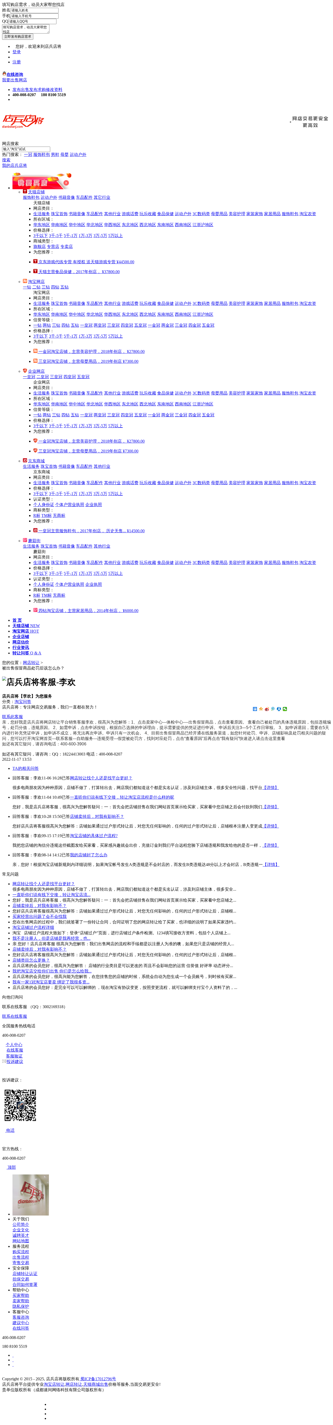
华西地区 (112, 224)
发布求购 (37, 89)
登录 (16, 52)
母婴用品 (219, 214)
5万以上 (115, 235)
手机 (6, 16)
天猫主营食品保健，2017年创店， (78, 272)
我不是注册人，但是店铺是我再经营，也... (51, 938)
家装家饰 (254, 214)
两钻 (47, 325)
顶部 (11, 1167)
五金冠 (208, 325)
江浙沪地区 (203, 224)
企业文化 (20, 1230)
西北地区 (147, 224)
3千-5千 (56, 235)
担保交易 (20, 1279)
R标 (36, 515)
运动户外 (78, 154)
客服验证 (14, 1056)
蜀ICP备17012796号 (97, 1379)
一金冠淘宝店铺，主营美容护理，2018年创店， (91, 351)
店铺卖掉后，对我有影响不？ (97, 816)
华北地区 (94, 224)
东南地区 (165, 224)
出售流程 (20, 1257)
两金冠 (167, 325)
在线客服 (15, 1050)
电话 (10, 1130)
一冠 (28, 154)
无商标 (59, 515)
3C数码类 (201, 214)
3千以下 (40, 235)
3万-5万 (100, 235)
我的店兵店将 (14, 165)
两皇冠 (100, 325)
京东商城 (36, 461)
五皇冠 (140, 325)
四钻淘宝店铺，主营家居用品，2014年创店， (87, 610)
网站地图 (20, 1241)
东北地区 (130, 224)
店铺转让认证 (24, 1273)
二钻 (36, 287)
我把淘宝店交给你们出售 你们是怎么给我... (52, 971)
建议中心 (20, 1323)
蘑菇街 (34, 541)
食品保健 (165, 214)
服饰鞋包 (41, 154)
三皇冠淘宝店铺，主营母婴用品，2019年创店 (87, 361)
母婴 (64, 154)
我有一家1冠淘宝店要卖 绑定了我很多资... (50, 982)
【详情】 (270, 787)
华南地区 (59, 224)
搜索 (6, 160)
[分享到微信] (285, 709)
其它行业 (102, 197)
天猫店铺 (36, 192)
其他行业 (112, 214)
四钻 (55, 287)
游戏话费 (130, 214)
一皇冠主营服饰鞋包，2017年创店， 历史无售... (91, 531)
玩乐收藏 (147, 214)
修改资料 (54, 89)
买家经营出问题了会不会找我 (39, 916)
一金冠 (154, 325)
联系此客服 (12, 716)
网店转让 (31, 662)
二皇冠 (42, 377)
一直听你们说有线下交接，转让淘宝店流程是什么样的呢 (122, 797)
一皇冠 (86, 325)
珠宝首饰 (59, 214)
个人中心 (14, 1044)
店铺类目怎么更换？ (31, 960)
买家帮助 (20, 1295)
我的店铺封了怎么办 (88, 855)
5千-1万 (71, 235)
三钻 (46, 287)
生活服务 (41, 214)
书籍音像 (66, 197)
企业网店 (36, 371)
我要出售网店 (14, 80)
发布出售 (20, 89)
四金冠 (194, 325)
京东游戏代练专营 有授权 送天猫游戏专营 (85, 262)
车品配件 (84, 197)
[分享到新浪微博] (267, 709)
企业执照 (93, 504)
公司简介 (20, 1224)
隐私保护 (20, 1306)
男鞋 (55, 154)
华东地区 (41, 224)
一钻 (27, 287)
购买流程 (20, 1252)
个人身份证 (43, 504)
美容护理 (237, 214)
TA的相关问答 (25, 768)
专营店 (53, 246)
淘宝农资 (307, 214)
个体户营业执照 (69, 504)
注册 (16, 62)
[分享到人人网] (279, 709)
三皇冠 (113, 325)
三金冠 (181, 325)
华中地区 (77, 224)
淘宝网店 (36, 281)
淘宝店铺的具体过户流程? (94, 835)
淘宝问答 (23, 701)
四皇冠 (127, 325)
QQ (5, 21)
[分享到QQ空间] (261, 709)
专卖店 (66, 246)
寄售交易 (20, 1262)
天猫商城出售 (95, 1384)
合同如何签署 (24, 1284)
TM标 (46, 515)
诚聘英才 (20, 1235)
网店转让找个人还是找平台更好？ (101, 778)
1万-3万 (85, 235)
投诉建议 (15, 1061)
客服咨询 (20, 1317)
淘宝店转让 (54, 1384)
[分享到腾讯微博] (273, 709)
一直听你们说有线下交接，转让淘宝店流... (51, 894)
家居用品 (272, 214)
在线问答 (20, 1328)
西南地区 (183, 224)
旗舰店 (39, 246)
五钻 (64, 287)
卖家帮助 (20, 1301)
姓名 (6, 10)
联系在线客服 (14, 1016)
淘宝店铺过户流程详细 (33, 927)
